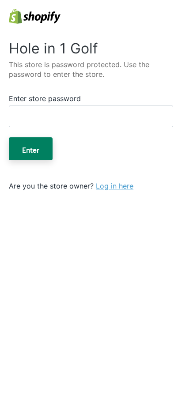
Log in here (114, 185)
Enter (30, 149)
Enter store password (45, 98)
